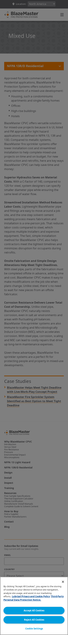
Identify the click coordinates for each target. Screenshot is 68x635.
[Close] (63, 582)
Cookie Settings (34, 628)
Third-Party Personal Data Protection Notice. (33, 598)
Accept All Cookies (34, 610)
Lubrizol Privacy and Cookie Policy (31, 596)
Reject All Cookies (34, 619)
